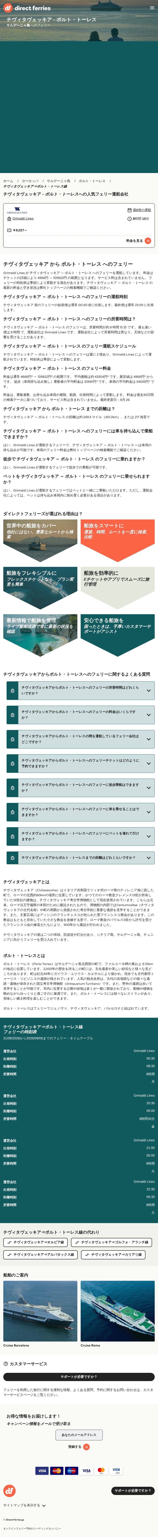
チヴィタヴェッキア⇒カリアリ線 (116, 1254)
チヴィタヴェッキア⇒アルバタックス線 (44, 1254)
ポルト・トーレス (92, 181)
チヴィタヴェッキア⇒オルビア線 (39, 1242)
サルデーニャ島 (58, 181)
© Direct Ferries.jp (13, 1519)
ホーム (8, 181)
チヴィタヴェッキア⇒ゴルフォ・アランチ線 (114, 1242)
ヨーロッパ (30, 181)
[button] (81, 690)
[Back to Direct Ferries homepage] (27, 8)
